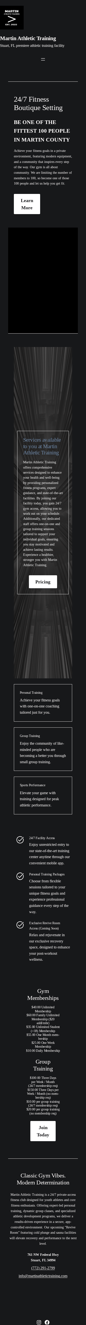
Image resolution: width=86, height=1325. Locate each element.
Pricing (42, 581)
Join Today (43, 1131)
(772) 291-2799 (43, 1268)
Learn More (27, 204)
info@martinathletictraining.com (43, 1276)
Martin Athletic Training (28, 38)
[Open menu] (43, 59)
